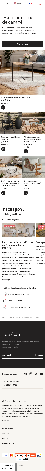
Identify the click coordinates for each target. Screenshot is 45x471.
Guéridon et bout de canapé (31, 318)
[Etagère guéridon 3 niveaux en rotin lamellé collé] (26, 193)
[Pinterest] (36, 374)
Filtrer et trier (22, 44)
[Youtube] (41, 374)
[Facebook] (25, 374)
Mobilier (11, 318)
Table (18, 318)
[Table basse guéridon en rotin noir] (3, 149)
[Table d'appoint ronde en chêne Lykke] (3, 107)
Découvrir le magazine (10, 219)
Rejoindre (39, 355)
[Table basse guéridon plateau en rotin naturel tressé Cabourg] (26, 151)
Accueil (4, 318)
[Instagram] (31, 374)
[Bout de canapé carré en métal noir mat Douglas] (3, 193)
